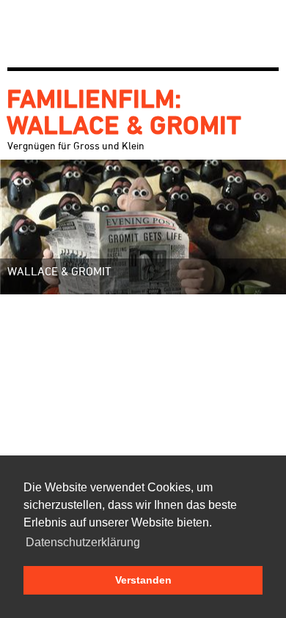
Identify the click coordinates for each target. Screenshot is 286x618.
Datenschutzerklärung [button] (83, 542)
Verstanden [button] (143, 580)
